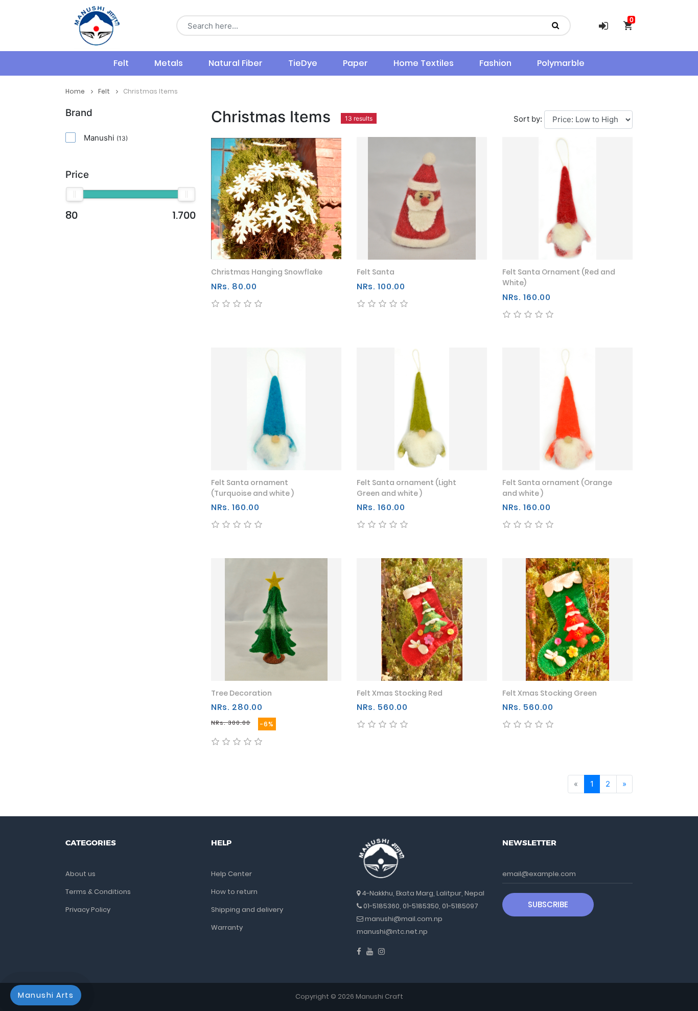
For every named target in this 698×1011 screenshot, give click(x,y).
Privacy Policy (87, 909)
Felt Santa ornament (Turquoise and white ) (252, 487)
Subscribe (548, 904)
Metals (168, 63)
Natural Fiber (235, 63)
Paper (355, 63)
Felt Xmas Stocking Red (400, 693)
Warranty (227, 927)
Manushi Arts (46, 995)
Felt (121, 63)
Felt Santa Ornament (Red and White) (558, 277)
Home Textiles (423, 63)
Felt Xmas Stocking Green (549, 693)
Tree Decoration (241, 693)
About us (80, 874)
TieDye (302, 63)
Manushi (106, 138)
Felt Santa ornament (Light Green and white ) (406, 487)
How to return (234, 892)
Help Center (231, 874)
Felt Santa (375, 272)
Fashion (495, 63)
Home (75, 91)
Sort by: (528, 119)
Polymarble (561, 63)
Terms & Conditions (98, 892)
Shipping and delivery (247, 909)
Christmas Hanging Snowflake (266, 272)
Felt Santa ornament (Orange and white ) (557, 487)
